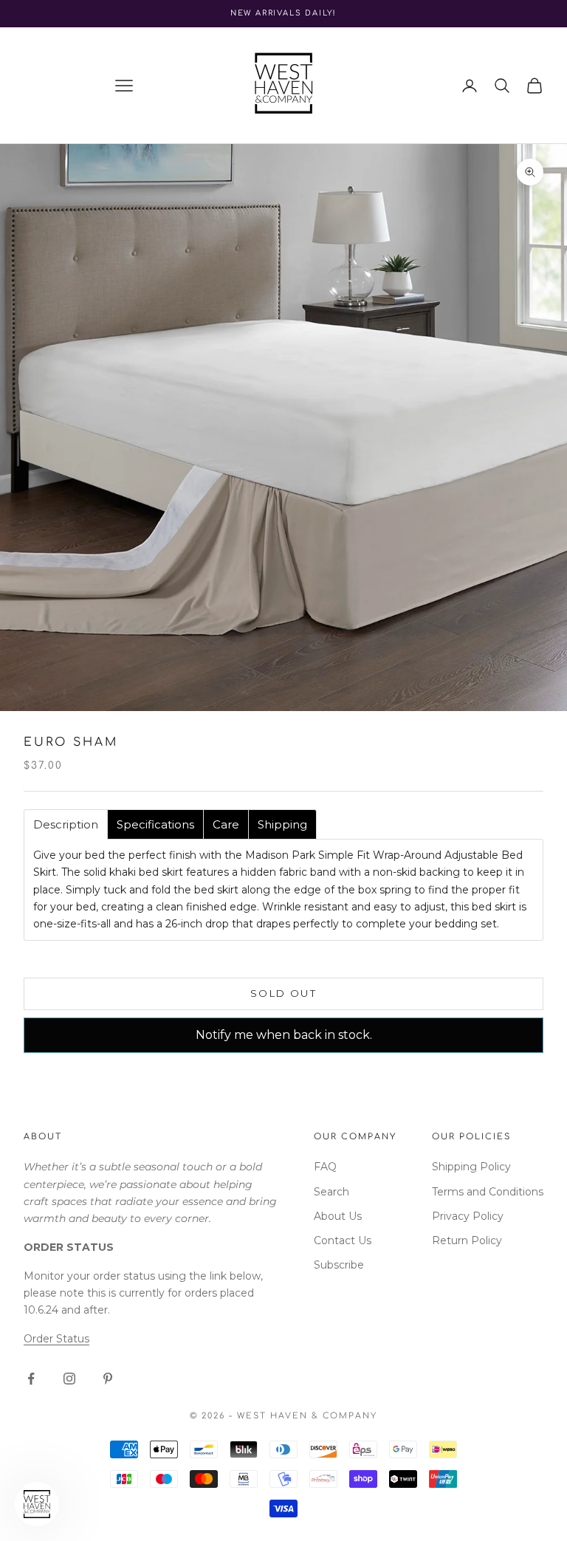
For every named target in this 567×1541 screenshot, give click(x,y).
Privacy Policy (468, 1216)
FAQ (325, 1166)
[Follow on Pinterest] (107, 1378)
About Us (338, 1216)
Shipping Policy (471, 1166)
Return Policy (467, 1240)
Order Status (56, 1338)
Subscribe (339, 1264)
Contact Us (342, 1240)
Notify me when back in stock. (284, 1035)
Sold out (283, 993)
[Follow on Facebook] (31, 1378)
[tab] (66, 824)
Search (331, 1191)
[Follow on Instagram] (69, 1378)
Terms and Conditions (487, 1191)
